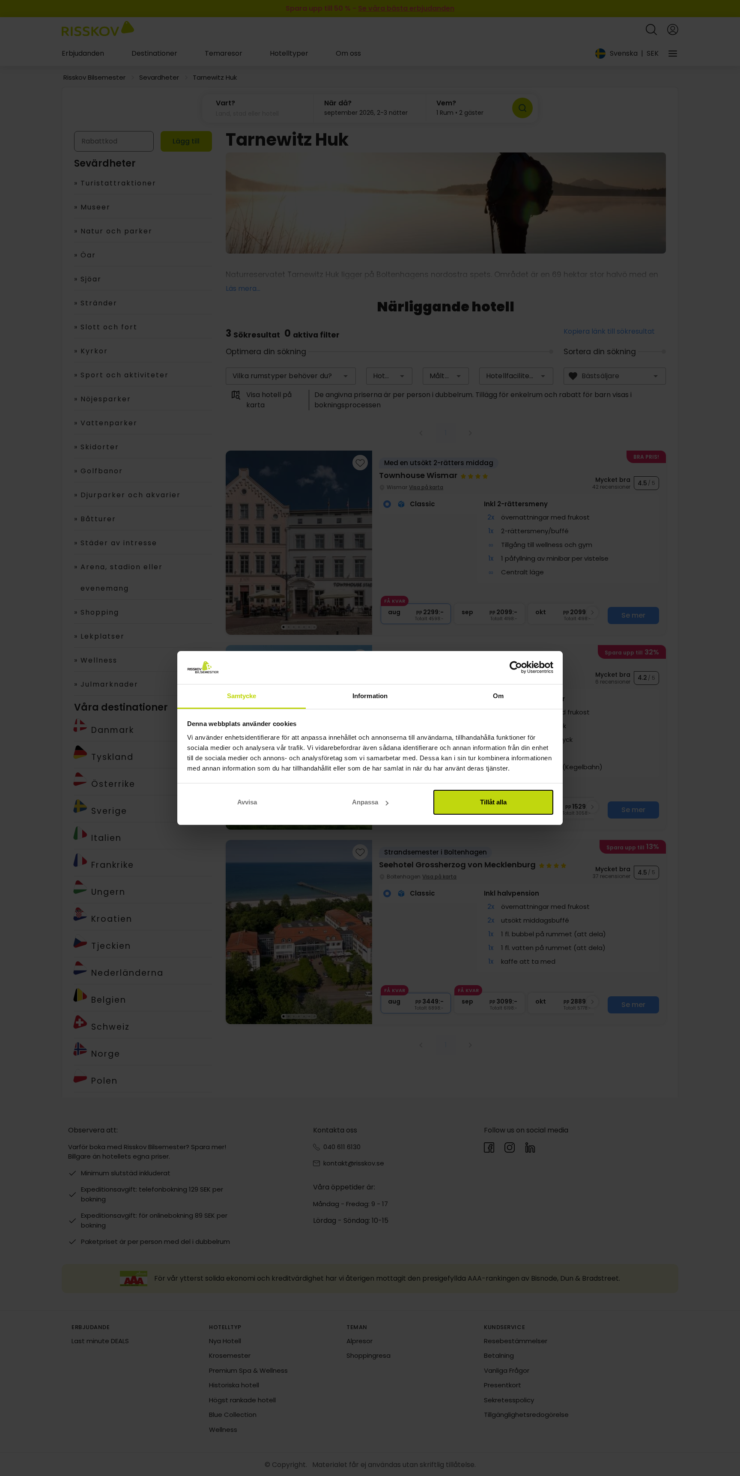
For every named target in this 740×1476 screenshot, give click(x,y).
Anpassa (365, 802)
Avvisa (247, 802)
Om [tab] (498, 695)
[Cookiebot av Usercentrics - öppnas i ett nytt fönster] (515, 667)
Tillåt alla (493, 802)
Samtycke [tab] (242, 695)
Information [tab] (370, 695)
